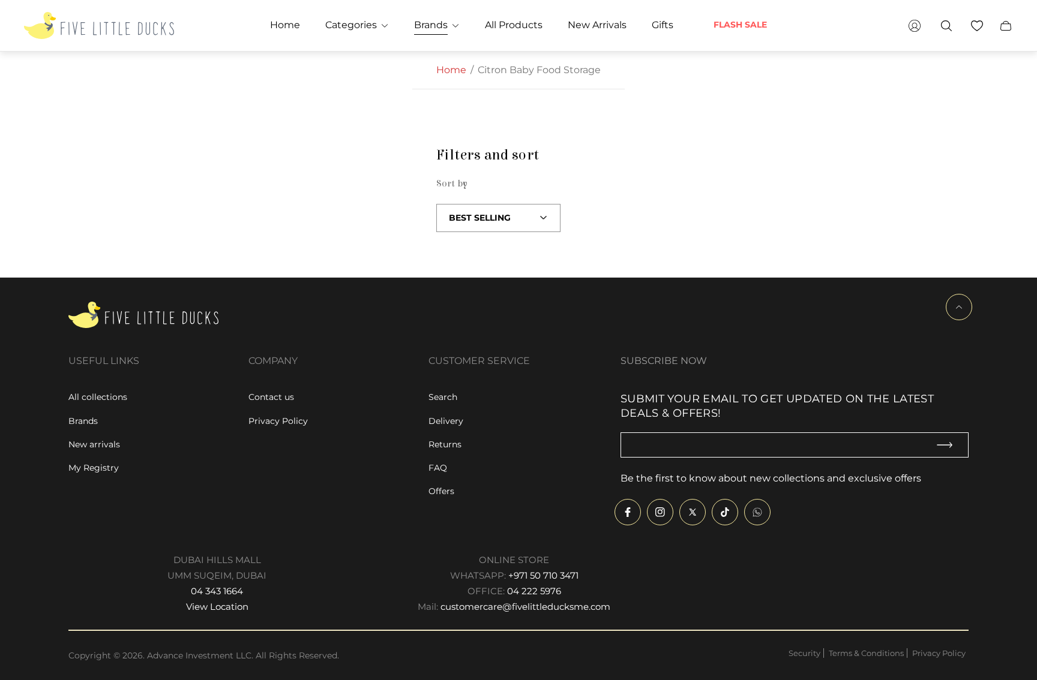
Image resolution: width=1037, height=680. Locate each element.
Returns (444, 444)
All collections (97, 397)
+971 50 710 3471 (543, 575)
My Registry (93, 467)
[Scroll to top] (959, 307)
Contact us (271, 397)
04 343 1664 (217, 591)
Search (442, 397)
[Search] (946, 25)
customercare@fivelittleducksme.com (525, 606)
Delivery (445, 421)
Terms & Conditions (866, 653)
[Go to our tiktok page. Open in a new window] (725, 512)
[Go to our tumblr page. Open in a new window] (757, 512)
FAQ (437, 467)
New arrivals (94, 444)
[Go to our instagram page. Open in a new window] (660, 512)
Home (451, 70)
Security (804, 653)
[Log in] (914, 25)
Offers (441, 491)
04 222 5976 (534, 591)
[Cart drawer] (1006, 25)
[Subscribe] (950, 445)
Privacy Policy (278, 421)
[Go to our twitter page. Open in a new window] (692, 512)
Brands (83, 421)
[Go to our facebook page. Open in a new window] (628, 512)
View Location (217, 606)
